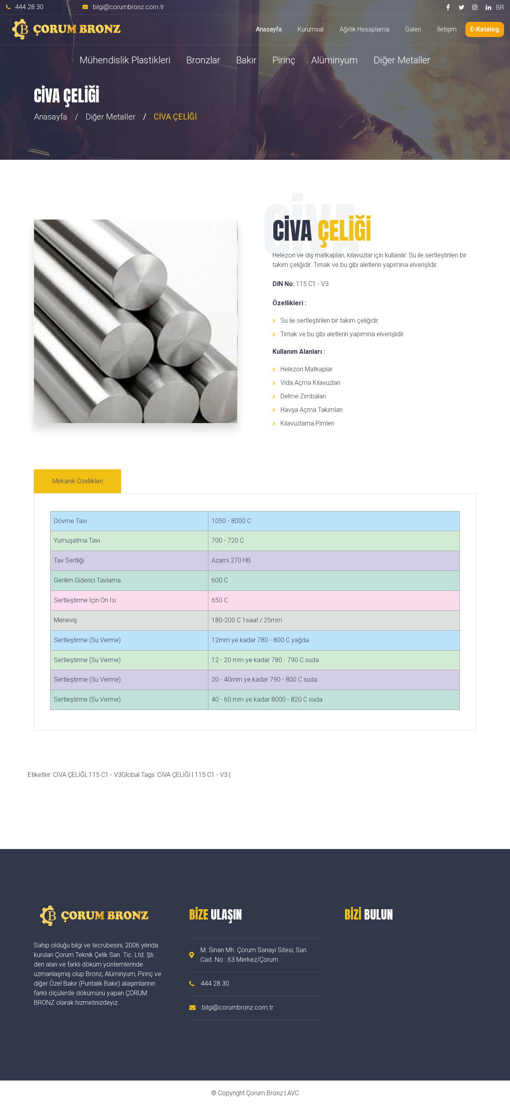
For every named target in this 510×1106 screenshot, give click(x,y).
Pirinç (284, 60)
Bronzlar (203, 60)
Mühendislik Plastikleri (125, 60)
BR (500, 7)
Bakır (246, 60)
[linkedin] (488, 7)
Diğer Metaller (402, 60)
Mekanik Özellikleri (77, 481)
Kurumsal (311, 29)
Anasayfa (269, 29)
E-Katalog (484, 29)
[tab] (78, 481)
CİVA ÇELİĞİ (173, 775)
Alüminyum (334, 60)
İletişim (447, 29)
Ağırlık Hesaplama (364, 29)
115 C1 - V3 (211, 775)
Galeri (413, 29)
